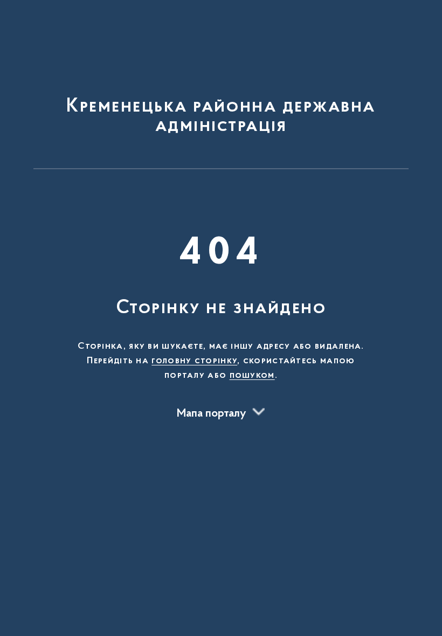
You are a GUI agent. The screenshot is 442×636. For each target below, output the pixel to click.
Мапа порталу (211, 414)
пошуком (252, 376)
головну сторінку (194, 361)
